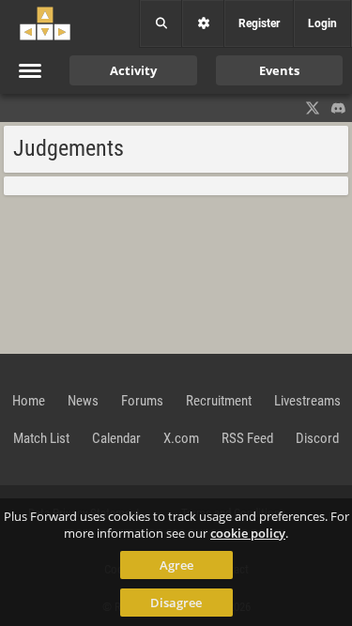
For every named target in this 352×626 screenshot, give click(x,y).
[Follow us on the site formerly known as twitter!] (312, 108)
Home (28, 400)
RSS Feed (247, 438)
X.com (181, 438)
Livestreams (307, 400)
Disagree (176, 602)
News (83, 400)
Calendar (116, 438)
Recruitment (219, 400)
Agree (176, 565)
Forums (142, 400)
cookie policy (247, 533)
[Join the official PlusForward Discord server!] (339, 108)
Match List (41, 438)
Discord (317, 438)
